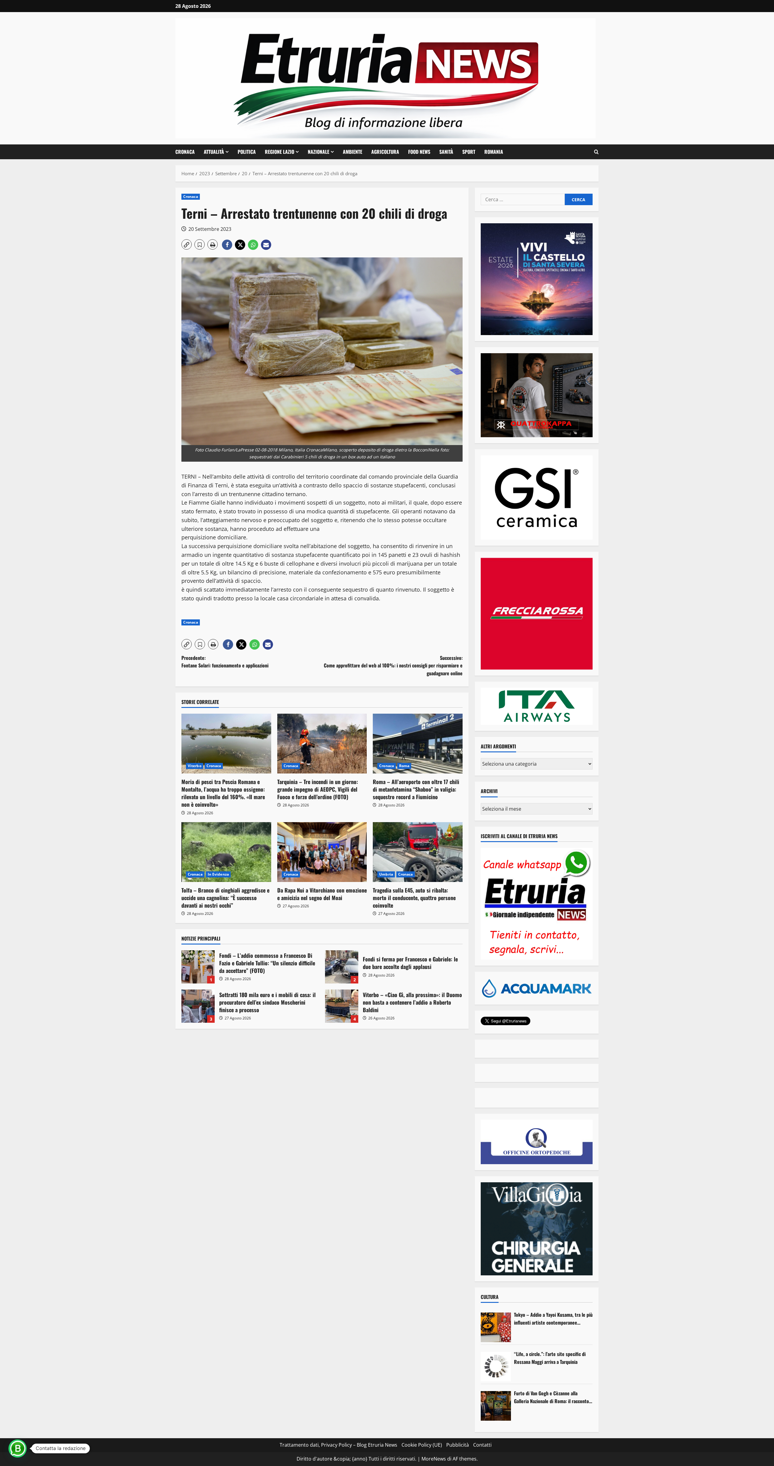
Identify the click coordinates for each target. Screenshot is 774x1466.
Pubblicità (457, 1445)
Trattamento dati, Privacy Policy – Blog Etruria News (338, 1445)
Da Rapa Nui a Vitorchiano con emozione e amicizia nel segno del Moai (322, 894)
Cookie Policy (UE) (422, 1445)
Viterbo (194, 765)
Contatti (482, 1445)
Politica (247, 151)
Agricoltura (385, 151)
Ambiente (352, 151)
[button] (596, 152)
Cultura (490, 1296)
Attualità (214, 151)
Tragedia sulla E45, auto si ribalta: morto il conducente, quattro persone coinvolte (414, 897)
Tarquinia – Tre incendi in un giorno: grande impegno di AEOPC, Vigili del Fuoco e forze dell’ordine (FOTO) (317, 789)
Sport (468, 151)
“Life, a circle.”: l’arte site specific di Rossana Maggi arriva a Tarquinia (550, 1357)
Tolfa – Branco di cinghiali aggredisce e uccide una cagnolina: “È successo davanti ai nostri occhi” (225, 897)
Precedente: (224, 661)
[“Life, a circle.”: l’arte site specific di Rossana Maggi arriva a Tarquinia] (496, 1366)
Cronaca (185, 151)
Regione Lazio (279, 151)
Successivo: (393, 665)
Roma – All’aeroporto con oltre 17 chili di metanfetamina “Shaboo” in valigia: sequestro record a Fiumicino (416, 789)
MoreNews (433, 1458)
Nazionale (318, 151)
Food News (419, 151)
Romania (493, 151)
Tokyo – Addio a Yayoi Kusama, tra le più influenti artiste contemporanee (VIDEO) (553, 1318)
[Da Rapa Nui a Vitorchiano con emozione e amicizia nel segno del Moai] (322, 852)
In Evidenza (218, 874)
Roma (404, 765)
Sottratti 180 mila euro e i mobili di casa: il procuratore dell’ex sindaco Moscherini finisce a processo (198, 1006)
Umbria (386, 874)
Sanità (446, 151)
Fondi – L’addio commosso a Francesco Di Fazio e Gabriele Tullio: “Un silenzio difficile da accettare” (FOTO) (198, 966)
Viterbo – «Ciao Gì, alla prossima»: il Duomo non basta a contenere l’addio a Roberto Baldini (341, 1006)
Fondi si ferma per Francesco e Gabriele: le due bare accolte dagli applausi (341, 966)
